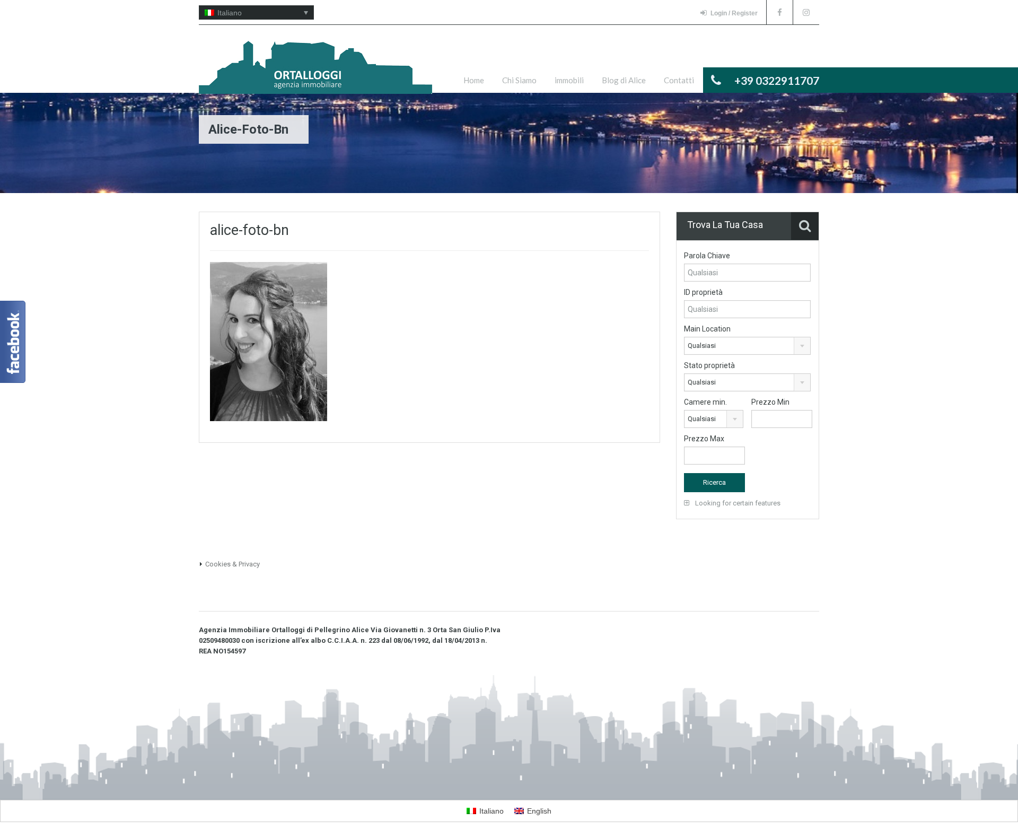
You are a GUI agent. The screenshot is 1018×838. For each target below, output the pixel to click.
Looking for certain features (737, 503)
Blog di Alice (624, 80)
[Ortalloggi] (315, 72)
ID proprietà (703, 292)
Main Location (707, 329)
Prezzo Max (704, 438)
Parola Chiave (707, 255)
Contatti (679, 80)
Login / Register (734, 13)
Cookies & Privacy (232, 564)
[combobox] (747, 346)
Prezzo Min (770, 402)
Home (473, 80)
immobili (569, 80)
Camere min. (705, 402)
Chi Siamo (519, 80)
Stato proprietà (709, 365)
